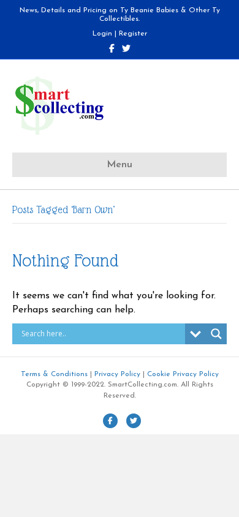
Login (102, 33)
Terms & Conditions (54, 374)
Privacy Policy (117, 374)
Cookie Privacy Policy (183, 374)
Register (133, 33)
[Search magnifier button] (216, 333)
